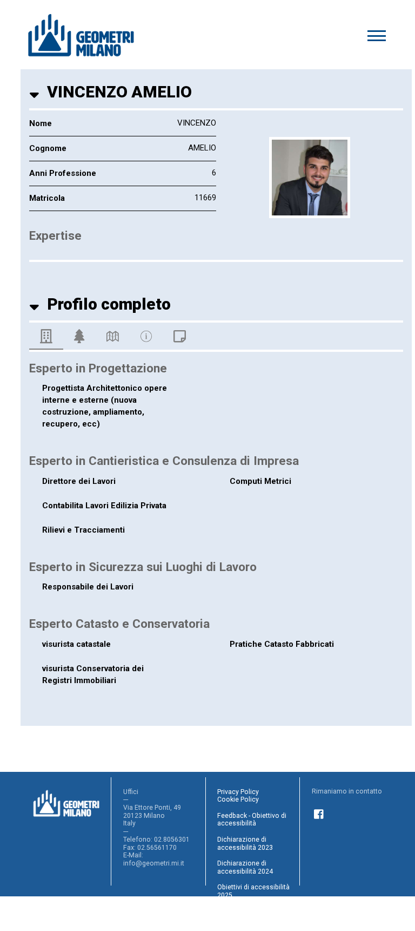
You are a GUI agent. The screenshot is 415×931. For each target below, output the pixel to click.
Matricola (47, 198)
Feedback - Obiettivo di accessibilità (251, 820)
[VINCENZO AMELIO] (309, 177)
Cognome (47, 148)
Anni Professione (62, 173)
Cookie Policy (238, 799)
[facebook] (319, 812)
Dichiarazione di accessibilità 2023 (245, 843)
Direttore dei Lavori (79, 481)
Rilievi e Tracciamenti (83, 530)
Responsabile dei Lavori (87, 587)
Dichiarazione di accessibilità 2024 (245, 867)
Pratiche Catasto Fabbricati (282, 644)
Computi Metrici (260, 481)
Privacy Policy (238, 792)
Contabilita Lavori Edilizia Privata (104, 505)
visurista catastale (76, 644)
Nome (40, 123)
